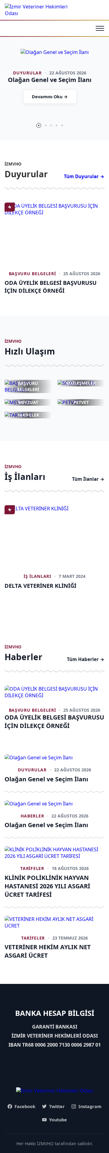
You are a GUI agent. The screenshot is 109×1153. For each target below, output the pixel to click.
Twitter (57, 1106)
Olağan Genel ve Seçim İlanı (46, 779)
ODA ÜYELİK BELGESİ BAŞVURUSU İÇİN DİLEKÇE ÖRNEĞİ (51, 286)
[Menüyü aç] (100, 28)
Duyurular (27, 73)
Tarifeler (32, 868)
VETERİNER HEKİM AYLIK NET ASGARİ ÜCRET (48, 951)
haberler (32, 816)
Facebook (25, 1106)
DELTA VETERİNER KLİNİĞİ (40, 585)
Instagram (89, 1106)
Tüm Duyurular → (84, 176)
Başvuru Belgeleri (32, 273)
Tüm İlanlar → (88, 479)
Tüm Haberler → (85, 659)
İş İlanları (37, 576)
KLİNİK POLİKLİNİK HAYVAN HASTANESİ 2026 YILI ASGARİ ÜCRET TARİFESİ (47, 886)
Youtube (58, 1120)
